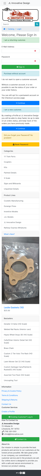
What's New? (9, 234)
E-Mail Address (8, 47)
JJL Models (8, 217)
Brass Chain (9, 348)
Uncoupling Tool (10, 380)
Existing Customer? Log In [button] (21, 417)
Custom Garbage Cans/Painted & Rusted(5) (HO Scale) (17, 368)
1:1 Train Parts (9, 156)
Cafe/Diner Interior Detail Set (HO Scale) (18, 341)
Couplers (7, 162)
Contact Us (6, 404)
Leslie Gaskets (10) (14, 307)
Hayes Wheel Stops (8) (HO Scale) (18, 335)
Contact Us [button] (21, 439)
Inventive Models (11, 211)
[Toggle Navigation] (5, 3)
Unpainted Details (11, 189)
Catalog (11, 29)
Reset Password (21, 144)
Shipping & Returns (9, 400)
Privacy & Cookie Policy (11, 391)
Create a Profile (8, 411)
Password (6, 57)
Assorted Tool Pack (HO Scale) (17, 375)
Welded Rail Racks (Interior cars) (17, 329)
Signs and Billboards (12, 183)
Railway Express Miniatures (15, 228)
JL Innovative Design (19, 3)
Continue (21, 103)
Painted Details (10, 173)
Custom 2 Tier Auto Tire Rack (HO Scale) (18, 354)
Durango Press (10, 206)
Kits (5, 167)
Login (19, 29)
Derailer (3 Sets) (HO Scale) (15, 324)
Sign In (21, 67)
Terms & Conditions (10, 395)
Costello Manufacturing (13, 201)
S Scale (7, 178)
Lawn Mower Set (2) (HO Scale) (17, 361)
